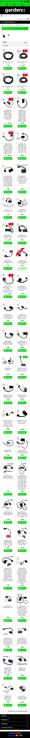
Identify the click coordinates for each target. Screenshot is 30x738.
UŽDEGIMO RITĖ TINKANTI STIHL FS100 (8, 607)
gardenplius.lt (18, 733)
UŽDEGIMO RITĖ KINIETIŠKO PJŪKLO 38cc (22, 211)
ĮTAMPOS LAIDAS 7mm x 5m (22, 87)
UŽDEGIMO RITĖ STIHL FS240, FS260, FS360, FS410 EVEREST (8, 397)
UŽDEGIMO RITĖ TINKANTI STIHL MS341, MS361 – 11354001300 (8, 698)
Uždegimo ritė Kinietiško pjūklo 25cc (8, 210)
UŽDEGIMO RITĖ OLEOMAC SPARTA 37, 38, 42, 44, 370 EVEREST (22, 343)
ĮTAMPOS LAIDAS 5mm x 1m (8, 62)
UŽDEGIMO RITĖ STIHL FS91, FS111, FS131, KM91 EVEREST (22, 422)
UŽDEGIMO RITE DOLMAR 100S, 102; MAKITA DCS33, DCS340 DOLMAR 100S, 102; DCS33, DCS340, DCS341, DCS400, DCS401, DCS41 (7, 115)
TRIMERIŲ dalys (10, 25)
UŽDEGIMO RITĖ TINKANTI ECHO (7, 451)
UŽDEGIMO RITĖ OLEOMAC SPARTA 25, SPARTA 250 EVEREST (8, 343)
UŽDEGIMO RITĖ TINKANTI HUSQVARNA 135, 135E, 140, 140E (22, 452)
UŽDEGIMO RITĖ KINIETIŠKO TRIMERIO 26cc (22, 237)
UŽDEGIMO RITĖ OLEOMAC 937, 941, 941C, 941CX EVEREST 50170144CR (8, 316)
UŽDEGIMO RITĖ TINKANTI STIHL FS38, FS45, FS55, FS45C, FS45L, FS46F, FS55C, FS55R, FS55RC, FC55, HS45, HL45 (8, 642)
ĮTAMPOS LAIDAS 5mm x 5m (22, 62)
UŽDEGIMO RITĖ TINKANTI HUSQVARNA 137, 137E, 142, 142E (8, 477)
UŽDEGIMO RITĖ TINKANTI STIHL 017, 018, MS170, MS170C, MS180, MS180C (22, 542)
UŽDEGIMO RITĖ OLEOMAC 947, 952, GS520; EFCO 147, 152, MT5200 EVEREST (22, 316)
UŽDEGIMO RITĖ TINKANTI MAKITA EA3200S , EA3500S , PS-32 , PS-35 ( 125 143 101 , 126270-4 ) (8, 543)
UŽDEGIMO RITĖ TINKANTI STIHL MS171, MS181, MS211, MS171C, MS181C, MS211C (8, 670)
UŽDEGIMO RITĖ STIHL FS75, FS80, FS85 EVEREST (22, 397)
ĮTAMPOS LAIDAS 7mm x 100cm (8, 87)
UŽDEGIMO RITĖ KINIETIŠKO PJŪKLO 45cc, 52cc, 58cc (8, 237)
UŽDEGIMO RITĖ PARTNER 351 (7, 369)
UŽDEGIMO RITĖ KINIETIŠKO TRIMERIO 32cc (8, 262)
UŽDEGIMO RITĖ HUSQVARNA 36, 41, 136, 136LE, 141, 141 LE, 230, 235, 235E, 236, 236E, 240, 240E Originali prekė (22, 180)
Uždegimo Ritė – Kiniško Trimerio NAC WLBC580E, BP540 (22, 698)
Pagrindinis (3, 25)
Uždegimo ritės (19, 25)
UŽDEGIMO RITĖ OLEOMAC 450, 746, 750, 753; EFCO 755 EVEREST (22, 288)
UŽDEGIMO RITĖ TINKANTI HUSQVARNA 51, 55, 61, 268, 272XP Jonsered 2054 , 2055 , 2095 (22, 514)
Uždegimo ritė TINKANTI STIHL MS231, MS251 (22, 669)
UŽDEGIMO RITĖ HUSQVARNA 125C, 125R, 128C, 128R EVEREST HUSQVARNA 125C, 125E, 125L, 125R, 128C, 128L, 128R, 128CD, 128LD (22, 148)
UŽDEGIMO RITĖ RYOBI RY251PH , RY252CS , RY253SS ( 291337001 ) (22, 370)
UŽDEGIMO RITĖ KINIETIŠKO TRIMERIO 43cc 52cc (22, 262)
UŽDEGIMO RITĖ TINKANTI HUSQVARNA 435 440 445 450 (8, 513)
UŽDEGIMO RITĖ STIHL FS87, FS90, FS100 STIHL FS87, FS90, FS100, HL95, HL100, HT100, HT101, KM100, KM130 (8, 424)
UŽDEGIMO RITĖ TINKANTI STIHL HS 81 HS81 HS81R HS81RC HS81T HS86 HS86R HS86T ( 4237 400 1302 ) (22, 642)
